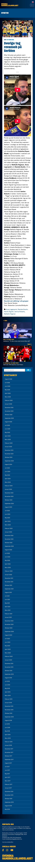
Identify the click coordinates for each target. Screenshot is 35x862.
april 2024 (8, 478)
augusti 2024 (8, 464)
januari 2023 (8, 532)
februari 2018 (8, 741)
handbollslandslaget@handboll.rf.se (14, 839)
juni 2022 (7, 557)
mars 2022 (8, 567)
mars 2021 (8, 610)
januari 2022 (8, 574)
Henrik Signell (9, 312)
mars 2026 (8, 397)
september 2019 (9, 674)
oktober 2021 (8, 585)
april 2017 (7, 777)
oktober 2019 (8, 670)
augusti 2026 (8, 379)
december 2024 (9, 450)
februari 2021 (8, 613)
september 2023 (9, 503)
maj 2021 (7, 603)
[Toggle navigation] (32, 5)
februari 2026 (8, 400)
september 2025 (9, 418)
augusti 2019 (8, 677)
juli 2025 (7, 425)
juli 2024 (7, 468)
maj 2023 (7, 517)
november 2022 (9, 539)
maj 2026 (7, 389)
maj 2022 (7, 560)
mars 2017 (7, 781)
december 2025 (9, 407)
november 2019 (9, 667)
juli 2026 (7, 382)
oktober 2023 (8, 500)
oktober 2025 (8, 414)
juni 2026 (7, 386)
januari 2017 (8, 788)
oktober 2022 (8, 542)
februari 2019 (8, 699)
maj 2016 (7, 809)
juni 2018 (7, 727)
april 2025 (8, 436)
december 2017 (9, 749)
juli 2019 (7, 681)
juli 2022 (7, 553)
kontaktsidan (11, 830)
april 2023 (8, 521)
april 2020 (8, 649)
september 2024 (9, 461)
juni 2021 (7, 599)
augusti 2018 (8, 720)
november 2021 (9, 581)
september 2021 (9, 589)
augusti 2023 (8, 507)
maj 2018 (7, 731)
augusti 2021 (8, 592)
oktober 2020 (8, 628)
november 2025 (9, 411)
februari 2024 (8, 485)
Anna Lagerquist (11, 309)
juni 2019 (7, 685)
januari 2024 (8, 489)
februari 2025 (8, 443)
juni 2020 (7, 642)
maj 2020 (7, 645)
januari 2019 (8, 702)
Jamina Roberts (19, 312)
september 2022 (9, 546)
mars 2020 (8, 653)
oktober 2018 (8, 713)
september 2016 (9, 802)
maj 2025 (7, 432)
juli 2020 (7, 638)
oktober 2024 (8, 457)
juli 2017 (7, 766)
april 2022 (8, 564)
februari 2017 (8, 784)
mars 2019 (8, 695)
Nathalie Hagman (10, 314)
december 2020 (9, 621)
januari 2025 (8, 446)
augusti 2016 (8, 805)
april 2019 (7, 692)
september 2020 (9, 631)
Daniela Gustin (23, 309)
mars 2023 (8, 525)
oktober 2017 (8, 756)
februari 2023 (8, 528)
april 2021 (7, 606)
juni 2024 (7, 471)
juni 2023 (7, 514)
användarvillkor (9, 842)
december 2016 (9, 791)
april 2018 (7, 734)
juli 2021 (7, 596)
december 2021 (9, 578)
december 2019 (9, 663)
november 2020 (9, 624)
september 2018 (9, 717)
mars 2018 (8, 738)
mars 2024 (8, 482)
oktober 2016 (8, 798)
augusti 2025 (8, 421)
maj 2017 (7, 773)
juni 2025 (7, 429)
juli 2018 (7, 724)
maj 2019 (7, 688)
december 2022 (9, 535)
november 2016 (9, 795)
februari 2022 (8, 571)
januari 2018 (8, 745)
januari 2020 (8, 660)
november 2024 (9, 453)
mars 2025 (8, 439)
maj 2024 (7, 475)
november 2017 (9, 752)
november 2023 (9, 496)
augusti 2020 (8, 635)
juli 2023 (7, 510)
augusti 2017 (8, 763)
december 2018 (9, 706)
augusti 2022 (8, 549)
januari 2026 (8, 404)
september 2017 (9, 759)
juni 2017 (7, 770)
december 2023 (9, 493)
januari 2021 (8, 617)
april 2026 (8, 393)
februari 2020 (9, 656)
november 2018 (9, 709)
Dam (5, 39)
